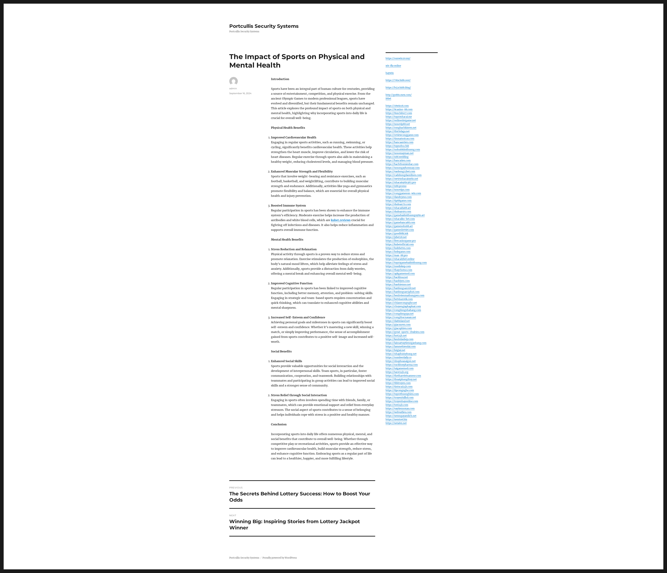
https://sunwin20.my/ (398, 58)
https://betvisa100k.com (399, 299)
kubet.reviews (341, 220)
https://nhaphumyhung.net (401, 353)
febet (388, 98)
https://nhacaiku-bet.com (400, 218)
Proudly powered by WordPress (279, 557)
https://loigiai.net (395, 350)
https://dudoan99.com (398, 211)
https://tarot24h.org (397, 372)
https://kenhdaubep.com (399, 339)
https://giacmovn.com (398, 324)
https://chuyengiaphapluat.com (403, 306)
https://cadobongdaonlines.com (404, 175)
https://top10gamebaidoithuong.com (406, 262)
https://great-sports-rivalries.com (405, 332)
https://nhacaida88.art (398, 208)
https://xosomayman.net (400, 153)
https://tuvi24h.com (397, 404)
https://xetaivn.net (396, 423)
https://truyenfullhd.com (400, 397)
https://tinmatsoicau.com (400, 138)
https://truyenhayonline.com (402, 401)
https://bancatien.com (398, 160)
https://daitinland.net (398, 321)
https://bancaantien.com (399, 142)
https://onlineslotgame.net (401, 120)
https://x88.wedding (397, 156)
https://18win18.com (397, 105)
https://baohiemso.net (398, 284)
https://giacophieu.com (399, 328)
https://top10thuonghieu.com (402, 394)
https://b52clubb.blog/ (398, 87)
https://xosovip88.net (398, 124)
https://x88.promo (396, 186)
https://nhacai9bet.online (400, 259)
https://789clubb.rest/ (398, 80)
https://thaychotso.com (399, 270)
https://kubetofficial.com (400, 244)
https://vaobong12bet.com (400, 171)
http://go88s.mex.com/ (399, 94)
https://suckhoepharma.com (402, 364)
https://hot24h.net (396, 335)
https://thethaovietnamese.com (403, 375)
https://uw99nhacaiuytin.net (402, 178)
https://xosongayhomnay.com (403, 167)
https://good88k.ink (397, 233)
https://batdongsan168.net (401, 288)
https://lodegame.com (398, 251)
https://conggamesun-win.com (403, 193)
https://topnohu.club (397, 146)
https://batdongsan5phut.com (402, 291)
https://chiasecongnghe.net (401, 302)
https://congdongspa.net (400, 313)
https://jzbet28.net (396, 237)
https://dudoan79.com (398, 204)
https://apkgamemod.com (400, 273)
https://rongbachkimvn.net (401, 127)
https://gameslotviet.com (400, 229)
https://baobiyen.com (398, 280)
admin (233, 88)
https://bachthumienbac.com (402, 164)
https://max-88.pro (397, 255)
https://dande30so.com (399, 197)
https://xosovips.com (398, 189)
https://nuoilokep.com (398, 266)
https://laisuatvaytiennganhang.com (406, 342)
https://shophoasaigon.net (401, 361)
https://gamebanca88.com (400, 222)
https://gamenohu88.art (399, 226)
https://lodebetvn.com (398, 248)
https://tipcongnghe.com (400, 390)
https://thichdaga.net (398, 131)
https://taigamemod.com (400, 368)
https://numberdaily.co (398, 357)
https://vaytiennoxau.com (400, 408)
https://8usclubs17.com (399, 113)
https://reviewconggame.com (402, 135)
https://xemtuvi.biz (396, 419)
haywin (390, 73)
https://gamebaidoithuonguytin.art (405, 215)
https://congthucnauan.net (401, 317)
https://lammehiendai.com (401, 346)
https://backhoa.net (397, 277)
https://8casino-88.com (399, 109)
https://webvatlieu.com (398, 412)
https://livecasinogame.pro (401, 240)
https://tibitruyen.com (398, 383)
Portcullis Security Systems (264, 26)
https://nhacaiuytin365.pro (401, 182)
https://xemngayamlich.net (401, 415)
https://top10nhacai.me (399, 116)
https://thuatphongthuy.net (401, 379)
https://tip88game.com (398, 200)
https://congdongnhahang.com (403, 310)
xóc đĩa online (393, 65)
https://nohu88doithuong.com (403, 149)
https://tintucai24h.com (399, 386)
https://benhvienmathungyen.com (405, 295)
